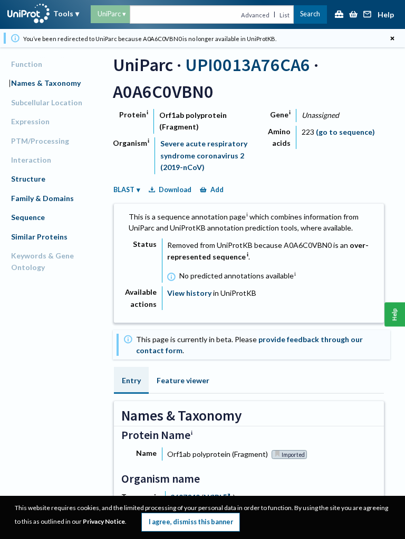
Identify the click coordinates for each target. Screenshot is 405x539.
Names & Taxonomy (46, 82)
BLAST (123, 190)
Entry (131, 380)
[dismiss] (392, 38)
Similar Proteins (39, 236)
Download (175, 190)
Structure (28, 178)
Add (217, 190)
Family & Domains (42, 198)
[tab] (131, 380)
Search (310, 14)
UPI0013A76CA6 (247, 64)
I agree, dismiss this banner (191, 522)
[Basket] (353, 15)
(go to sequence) (345, 131)
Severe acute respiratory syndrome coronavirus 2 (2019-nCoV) (203, 155)
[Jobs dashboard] (339, 15)
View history (189, 292)
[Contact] (367, 15)
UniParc (109, 14)
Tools (63, 13)
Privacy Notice (104, 521)
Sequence (28, 217)
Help (386, 15)
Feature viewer (183, 380)
